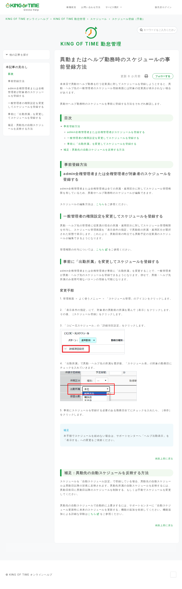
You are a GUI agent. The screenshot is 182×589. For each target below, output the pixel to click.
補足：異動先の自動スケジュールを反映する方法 (94, 149)
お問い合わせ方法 (91, 7)
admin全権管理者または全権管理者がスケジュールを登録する (106, 132)
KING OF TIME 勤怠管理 (69, 18)
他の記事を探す (19, 54)
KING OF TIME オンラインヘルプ (27, 18)
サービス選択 (112, 7)
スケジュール (98, 18)
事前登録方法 (72, 126)
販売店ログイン (163, 7)
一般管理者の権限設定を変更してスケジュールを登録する (103, 137)
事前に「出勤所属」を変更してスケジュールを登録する (101, 143)
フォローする (162, 76)
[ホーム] (22, 5)
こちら (100, 204)
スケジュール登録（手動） (128, 18)
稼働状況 (71, 7)
